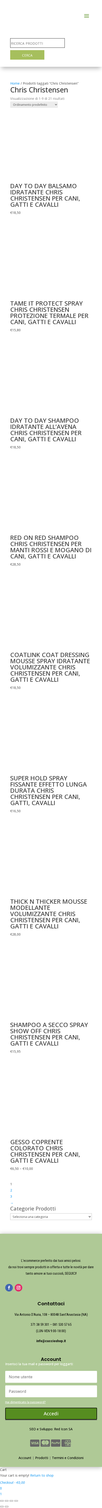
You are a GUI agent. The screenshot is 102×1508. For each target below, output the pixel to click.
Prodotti (41, 1457)
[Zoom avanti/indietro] (16, 1501)
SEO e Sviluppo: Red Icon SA (51, 1429)
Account (25, 1457)
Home (15, 83)
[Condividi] (7, 1501)
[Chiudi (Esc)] (2, 1501)
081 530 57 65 (62, 1324)
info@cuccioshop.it (51, 1341)
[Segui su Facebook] (9, 1288)
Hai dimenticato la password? (25, 1402)
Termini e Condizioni (67, 1457)
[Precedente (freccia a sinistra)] (2, 1506)
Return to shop (42, 1475)
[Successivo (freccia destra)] (7, 1506)
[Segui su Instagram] (18, 1288)
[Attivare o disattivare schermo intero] (11, 1501)
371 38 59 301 (40, 1324)
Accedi (51, 1413)
